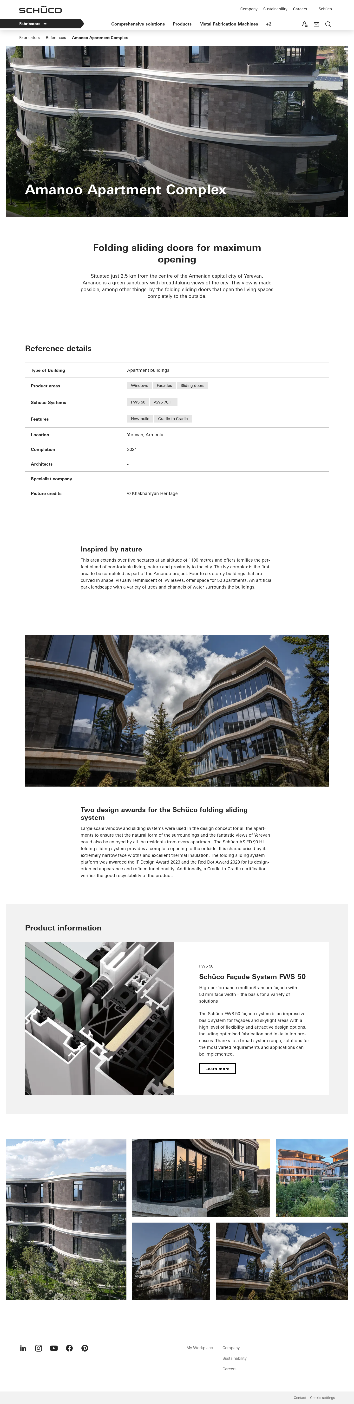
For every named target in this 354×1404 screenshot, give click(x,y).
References (56, 37)
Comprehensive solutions (138, 24)
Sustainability (275, 8)
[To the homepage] (40, 9)
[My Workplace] (305, 24)
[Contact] (316, 24)
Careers (300, 8)
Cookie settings (322, 1398)
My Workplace (199, 1347)
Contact (300, 1398)
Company (248, 8)
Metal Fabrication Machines (228, 24)
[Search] (328, 24)
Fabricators (29, 23)
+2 (268, 24)
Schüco (325, 8)
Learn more (217, 1068)
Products (182, 24)
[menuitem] (23, 1348)
